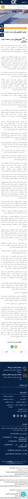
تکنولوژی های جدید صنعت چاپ (14, 342)
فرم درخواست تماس (20, 405)
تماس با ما (23, 399)
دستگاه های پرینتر (7, 28)
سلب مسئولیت (9, 402)
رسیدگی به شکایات (8, 396)
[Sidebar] (26, 152)
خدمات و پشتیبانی (8, 399)
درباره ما (23, 396)
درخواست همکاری (21, 402)
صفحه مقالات (14, 351)
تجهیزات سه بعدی (15, 28)
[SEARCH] (2, 7)
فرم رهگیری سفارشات (10, 406)
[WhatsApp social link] (12, 346)
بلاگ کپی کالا (21, 28)
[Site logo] (14, 2)
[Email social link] (15, 346)
